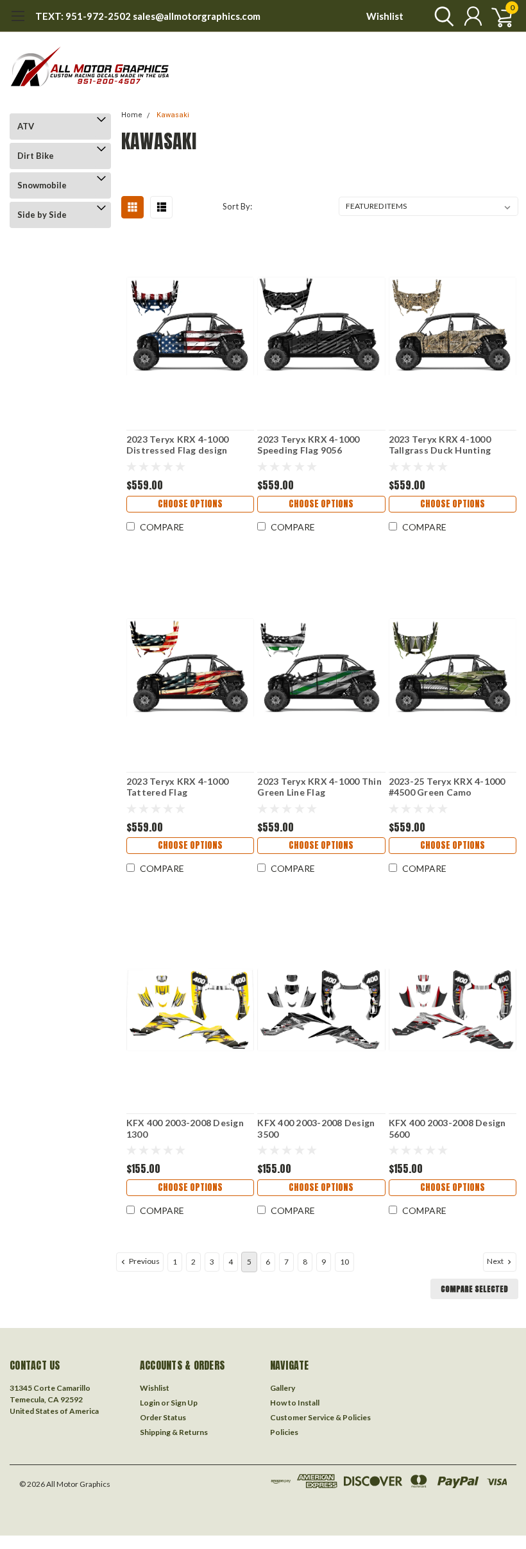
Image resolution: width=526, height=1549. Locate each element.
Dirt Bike (35, 156)
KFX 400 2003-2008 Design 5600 (447, 1128)
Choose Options (190, 504)
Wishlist (384, 16)
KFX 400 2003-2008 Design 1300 (185, 1128)
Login (150, 1402)
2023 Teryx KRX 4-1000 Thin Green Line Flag (319, 787)
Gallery (282, 1388)
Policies (284, 1432)
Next (496, 1261)
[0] (497, 16)
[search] (441, 16)
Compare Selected (474, 1289)
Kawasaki (173, 115)
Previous (144, 1261)
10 (344, 1261)
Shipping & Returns (174, 1432)
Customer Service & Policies (320, 1417)
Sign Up (184, 1402)
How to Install (294, 1402)
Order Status (163, 1417)
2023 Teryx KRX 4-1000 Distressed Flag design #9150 (177, 445)
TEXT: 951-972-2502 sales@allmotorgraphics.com (147, 16)
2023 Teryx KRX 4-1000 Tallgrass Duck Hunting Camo (440, 445)
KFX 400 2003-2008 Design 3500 (316, 1128)
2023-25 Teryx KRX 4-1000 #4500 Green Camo (447, 787)
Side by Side (42, 214)
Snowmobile (42, 185)
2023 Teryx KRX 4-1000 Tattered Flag (177, 787)
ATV (25, 126)
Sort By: (237, 206)
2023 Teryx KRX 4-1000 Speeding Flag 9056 (308, 445)
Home (131, 115)
